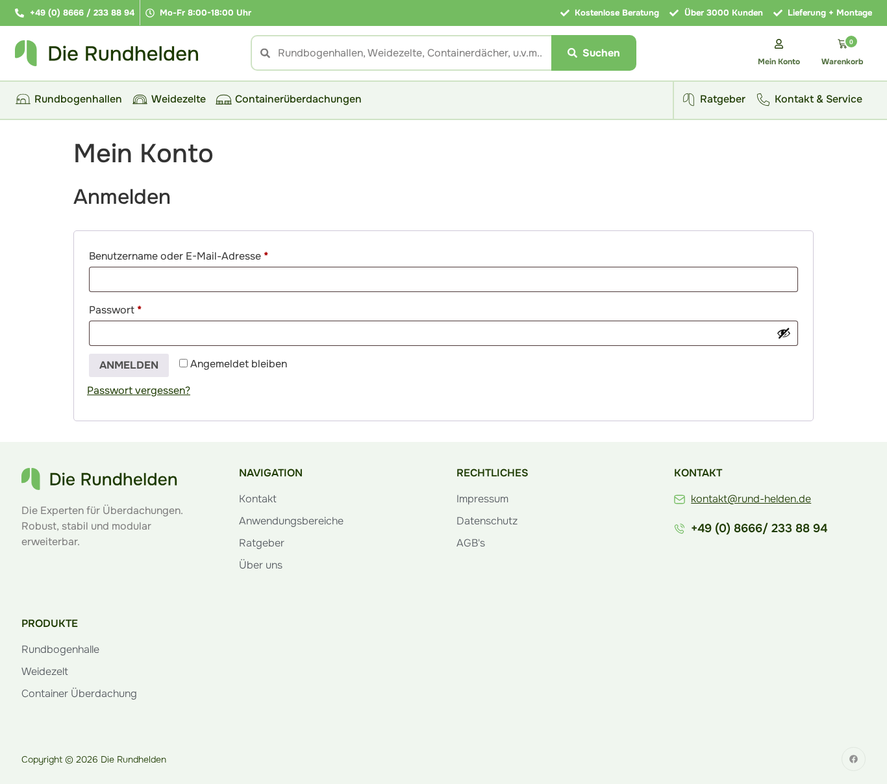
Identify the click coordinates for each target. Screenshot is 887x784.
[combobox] (401, 53)
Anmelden (128, 365)
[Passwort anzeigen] (784, 333)
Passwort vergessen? (138, 390)
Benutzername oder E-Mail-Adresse (207, 254)
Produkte (49, 623)
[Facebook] (854, 759)
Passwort (144, 308)
